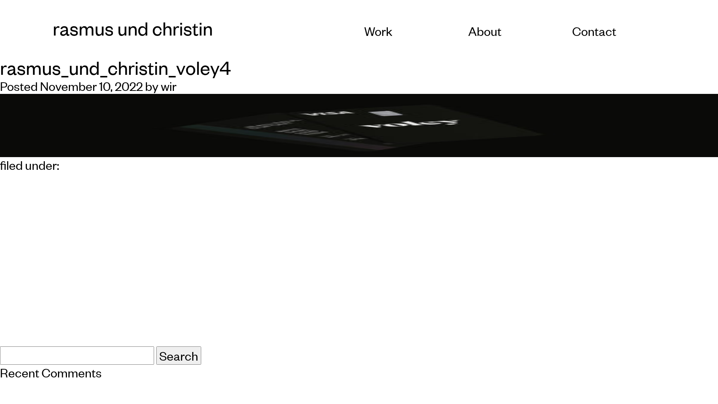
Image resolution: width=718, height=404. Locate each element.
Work (378, 31)
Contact (594, 31)
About (484, 31)
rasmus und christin (133, 28)
